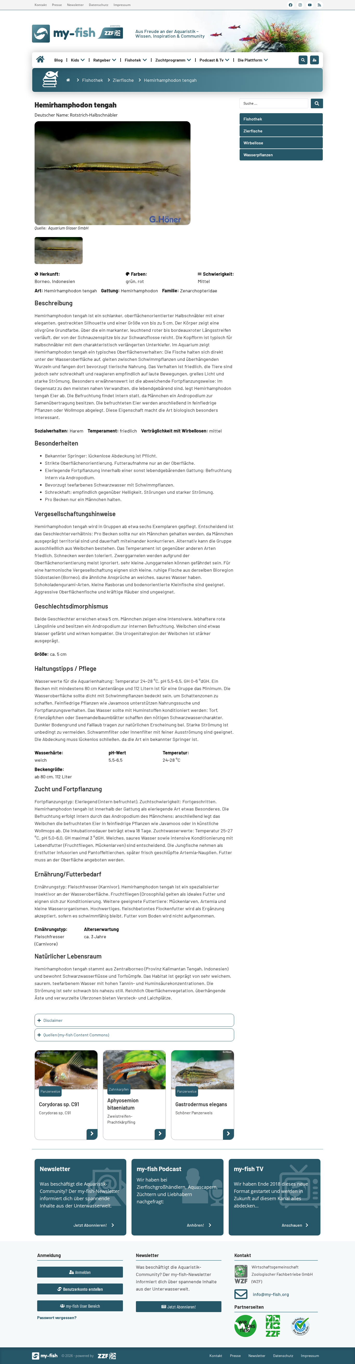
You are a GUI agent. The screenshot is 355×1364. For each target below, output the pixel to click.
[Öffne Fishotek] (144, 60)
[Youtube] (309, 5)
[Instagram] (300, 5)
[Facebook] (290, 5)
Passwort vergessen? (56, 1317)
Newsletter (75, 5)
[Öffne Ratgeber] (114, 60)
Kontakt (41, 5)
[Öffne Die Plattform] (266, 60)
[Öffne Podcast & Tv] (227, 60)
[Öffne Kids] (82, 60)
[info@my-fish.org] (240, 1294)
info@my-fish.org (271, 1294)
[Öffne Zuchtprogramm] (189, 60)
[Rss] (319, 5)
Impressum (122, 5)
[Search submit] (317, 103)
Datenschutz (98, 5)
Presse (57, 5)
